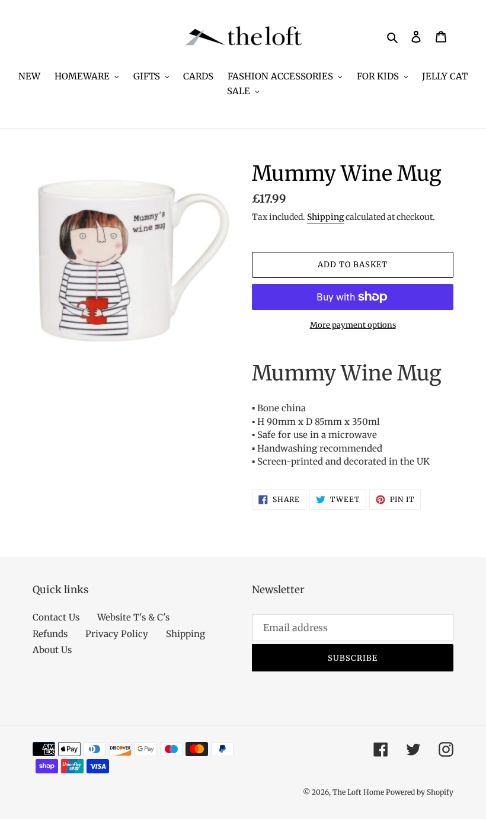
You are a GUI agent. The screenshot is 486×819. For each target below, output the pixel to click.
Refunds (50, 633)
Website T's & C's (133, 617)
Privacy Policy (116, 633)
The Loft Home (359, 792)
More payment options (353, 325)
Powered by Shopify (419, 792)
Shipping (325, 217)
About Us (52, 649)
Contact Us (56, 617)
